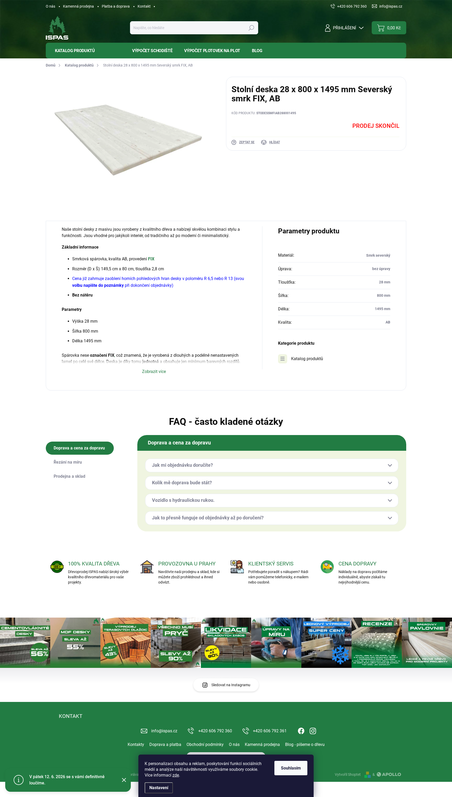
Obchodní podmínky (205, 744)
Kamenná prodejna (78, 6)
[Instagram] (313, 730)
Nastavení (158, 787)
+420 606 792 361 (270, 730)
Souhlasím (291, 768)
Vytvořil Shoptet (348, 774)
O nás (50, 6)
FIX (151, 258)
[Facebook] (301, 730)
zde (175, 775)
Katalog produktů (307, 358)
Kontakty (136, 744)
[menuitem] (85, 50)
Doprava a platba (165, 744)
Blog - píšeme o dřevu (305, 744)
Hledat (251, 28)
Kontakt (144, 6)
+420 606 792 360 (215, 730)
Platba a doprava (116, 6)
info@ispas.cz (164, 730)
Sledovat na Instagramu (230, 685)
